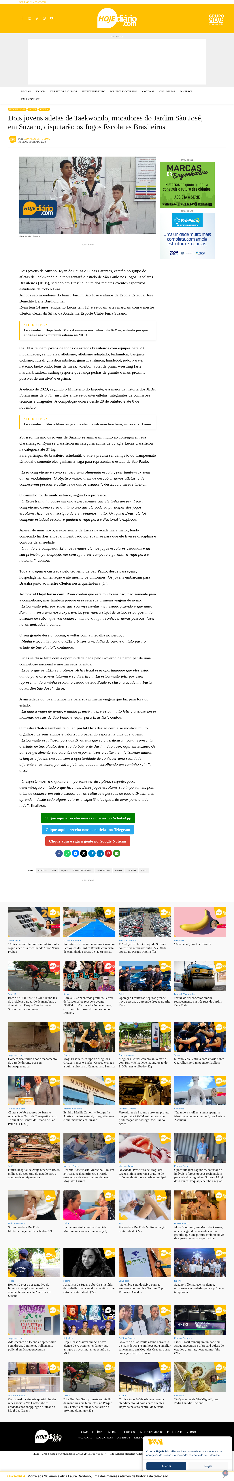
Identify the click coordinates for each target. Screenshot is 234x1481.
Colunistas (179, 940)
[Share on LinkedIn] (100, 853)
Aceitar (166, 1466)
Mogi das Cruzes (71, 1166)
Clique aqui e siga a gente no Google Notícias (88, 841)
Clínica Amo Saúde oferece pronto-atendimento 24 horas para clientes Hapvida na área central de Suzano (141, 1403)
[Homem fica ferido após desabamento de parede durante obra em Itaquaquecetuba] (34, 1037)
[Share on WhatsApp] (67, 853)
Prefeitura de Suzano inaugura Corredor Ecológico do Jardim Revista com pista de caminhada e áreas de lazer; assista (89, 947)
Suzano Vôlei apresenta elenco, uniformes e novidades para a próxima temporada (199, 1288)
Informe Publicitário (72, 1109)
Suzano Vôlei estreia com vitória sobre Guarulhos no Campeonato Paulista (199, 1060)
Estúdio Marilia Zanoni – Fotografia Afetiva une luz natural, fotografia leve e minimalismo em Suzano (88, 1116)
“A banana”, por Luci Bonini (192, 944)
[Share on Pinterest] (108, 853)
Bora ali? (12, 994)
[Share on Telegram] (92, 853)
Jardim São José (103, 870)
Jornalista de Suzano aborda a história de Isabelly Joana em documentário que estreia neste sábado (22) (89, 1288)
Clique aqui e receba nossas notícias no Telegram (88, 829)
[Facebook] (22, 18)
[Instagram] (29, 18)
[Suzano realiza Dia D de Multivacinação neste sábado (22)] (34, 1205)
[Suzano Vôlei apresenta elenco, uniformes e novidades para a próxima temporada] (200, 1262)
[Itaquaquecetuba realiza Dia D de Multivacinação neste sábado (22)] (89, 1205)
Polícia (122, 994)
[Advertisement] (117, 62)
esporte (64, 870)
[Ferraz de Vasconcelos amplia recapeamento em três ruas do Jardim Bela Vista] (200, 975)
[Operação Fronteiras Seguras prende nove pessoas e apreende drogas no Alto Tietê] (145, 975)
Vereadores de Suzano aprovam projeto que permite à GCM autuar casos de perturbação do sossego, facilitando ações (144, 1118)
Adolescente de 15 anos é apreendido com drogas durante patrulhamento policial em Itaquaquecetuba (32, 1345)
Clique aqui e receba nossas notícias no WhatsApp (87, 818)
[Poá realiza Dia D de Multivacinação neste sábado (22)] (145, 1205)
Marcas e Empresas (128, 940)
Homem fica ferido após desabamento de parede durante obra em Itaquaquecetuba (32, 1062)
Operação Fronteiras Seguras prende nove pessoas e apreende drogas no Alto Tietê (145, 1001)
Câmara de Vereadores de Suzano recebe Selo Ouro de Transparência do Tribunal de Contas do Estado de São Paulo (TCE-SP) (32, 1118)
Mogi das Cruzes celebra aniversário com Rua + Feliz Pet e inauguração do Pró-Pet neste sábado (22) (143, 1062)
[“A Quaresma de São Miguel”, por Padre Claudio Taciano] (200, 1377)
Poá (120, 1223)
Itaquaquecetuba (16, 1055)
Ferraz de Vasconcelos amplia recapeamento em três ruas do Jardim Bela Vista (198, 1001)
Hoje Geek (68, 1338)
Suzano (144, 870)
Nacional (44, 109)
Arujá (10, 1166)
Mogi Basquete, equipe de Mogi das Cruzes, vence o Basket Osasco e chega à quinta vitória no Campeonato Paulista (89, 1062)
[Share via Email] (116, 853)
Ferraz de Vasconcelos (184, 994)
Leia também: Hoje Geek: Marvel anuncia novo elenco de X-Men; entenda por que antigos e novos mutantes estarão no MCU (86, 332)
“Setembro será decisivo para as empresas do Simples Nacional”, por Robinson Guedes (142, 1288)
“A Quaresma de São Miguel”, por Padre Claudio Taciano (196, 1401)
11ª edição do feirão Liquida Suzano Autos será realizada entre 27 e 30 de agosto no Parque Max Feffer (143, 947)
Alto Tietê (42, 870)
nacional (118, 870)
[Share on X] (83, 853)
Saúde (66, 1223)
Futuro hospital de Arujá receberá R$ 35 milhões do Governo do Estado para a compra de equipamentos (34, 1173)
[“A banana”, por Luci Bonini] (200, 922)
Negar (208, 1466)
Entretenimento (17, 109)
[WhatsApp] (44, 18)
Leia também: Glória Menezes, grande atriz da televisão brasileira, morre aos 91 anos (87, 424)
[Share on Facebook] (59, 853)
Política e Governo (72, 940)
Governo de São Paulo (82, 870)
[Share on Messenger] (75, 853)
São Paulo (131, 870)
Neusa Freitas (14, 940)
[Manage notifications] (225, 1473)
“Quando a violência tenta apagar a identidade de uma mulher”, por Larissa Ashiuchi (199, 1116)
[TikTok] (37, 18)
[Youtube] (52, 18)
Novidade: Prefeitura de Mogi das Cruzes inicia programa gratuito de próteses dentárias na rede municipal (142, 1173)
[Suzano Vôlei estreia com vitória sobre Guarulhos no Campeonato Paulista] (200, 1037)
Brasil (54, 870)
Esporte (32, 109)
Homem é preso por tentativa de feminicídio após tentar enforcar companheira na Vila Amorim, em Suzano (29, 1290)
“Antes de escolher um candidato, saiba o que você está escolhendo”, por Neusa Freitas (34, 947)
